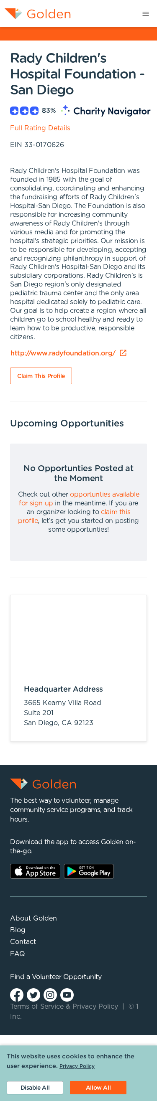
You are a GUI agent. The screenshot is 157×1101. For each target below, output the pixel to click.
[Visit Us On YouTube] (67, 995)
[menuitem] (35, 13)
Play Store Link (89, 871)
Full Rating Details (40, 128)
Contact (23, 942)
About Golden (33, 918)
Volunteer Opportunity (67, 977)
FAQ (17, 954)
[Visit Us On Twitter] (33, 995)
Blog (18, 930)
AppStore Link (35, 871)
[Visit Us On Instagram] (50, 995)
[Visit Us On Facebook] (16, 995)
